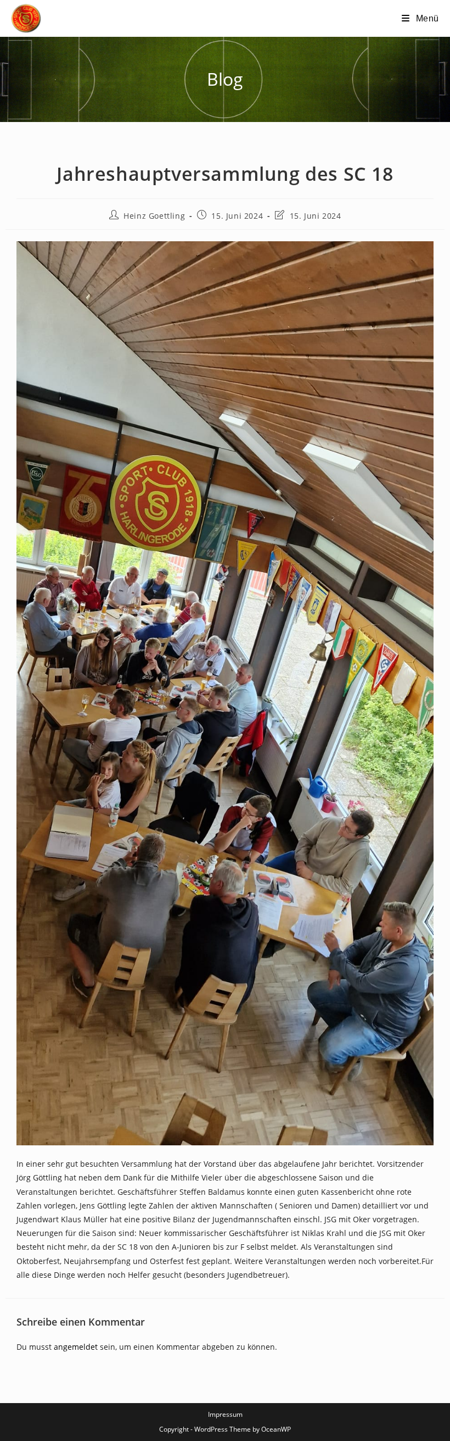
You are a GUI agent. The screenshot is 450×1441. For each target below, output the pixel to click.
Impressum (225, 1414)
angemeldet (76, 1347)
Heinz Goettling (154, 215)
